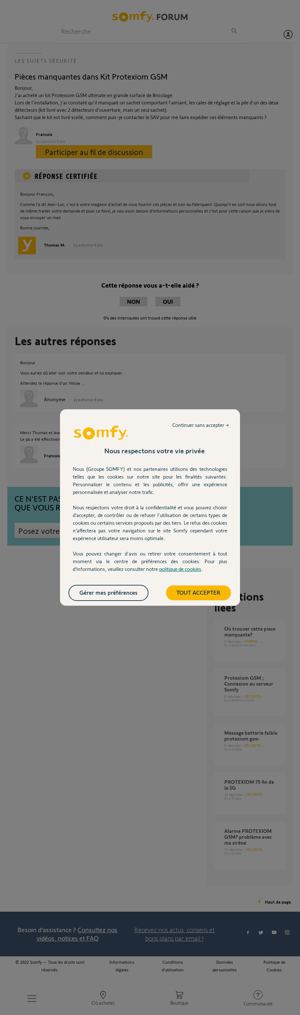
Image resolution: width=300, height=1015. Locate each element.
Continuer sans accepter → (200, 425)
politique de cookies (180, 569)
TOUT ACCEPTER (198, 592)
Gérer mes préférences (108, 592)
